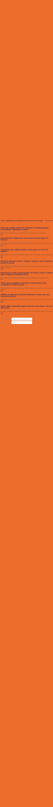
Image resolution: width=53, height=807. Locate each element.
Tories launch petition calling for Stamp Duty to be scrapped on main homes (23, 284)
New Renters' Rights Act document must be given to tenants (24, 239)
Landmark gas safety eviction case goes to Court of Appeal (24, 250)
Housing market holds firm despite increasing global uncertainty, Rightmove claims (24, 229)
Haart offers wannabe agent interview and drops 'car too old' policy (26, 307)
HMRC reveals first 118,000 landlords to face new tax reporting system (25, 295)
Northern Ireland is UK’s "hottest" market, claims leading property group (26, 262)
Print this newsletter (48, 220)
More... (2, 234)
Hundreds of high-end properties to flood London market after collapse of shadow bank (26, 273)
